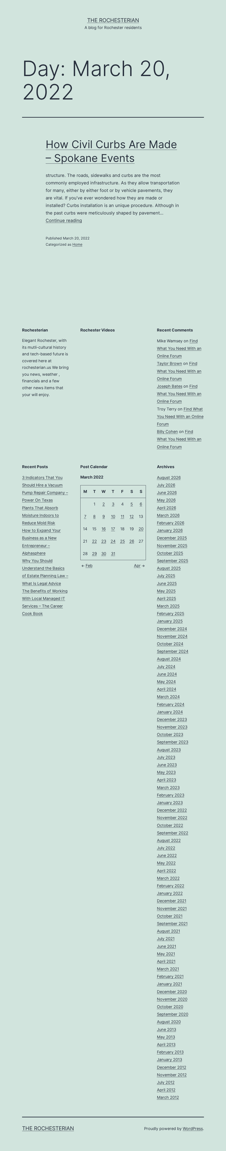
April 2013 (166, 1044)
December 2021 (171, 900)
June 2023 (167, 764)
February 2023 (170, 795)
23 (103, 541)
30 (103, 553)
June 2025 (167, 583)
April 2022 (166, 870)
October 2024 (170, 644)
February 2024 (171, 704)
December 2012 (171, 1067)
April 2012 (166, 1090)
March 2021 (168, 969)
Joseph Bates (169, 386)
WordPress (193, 1128)
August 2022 (169, 840)
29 (94, 553)
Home (77, 244)
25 (122, 541)
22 (94, 541)
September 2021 (172, 923)
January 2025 (170, 621)
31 (113, 553)
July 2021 (166, 938)
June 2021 (166, 946)
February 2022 (170, 885)
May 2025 (166, 591)
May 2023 (166, 772)
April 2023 (166, 780)
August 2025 (169, 568)
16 (104, 529)
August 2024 (169, 659)
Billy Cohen (167, 431)
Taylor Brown (169, 363)
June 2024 (167, 674)
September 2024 (172, 651)
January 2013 (169, 1059)
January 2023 (170, 802)
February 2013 (170, 1052)
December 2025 (172, 538)
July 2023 (166, 757)
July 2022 (166, 848)
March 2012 (168, 1097)
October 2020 (170, 1006)
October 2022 (170, 825)
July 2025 (166, 575)
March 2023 (168, 787)
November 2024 (172, 636)
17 (113, 529)
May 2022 (166, 863)
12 (132, 516)
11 (122, 516)
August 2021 (168, 931)
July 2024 (166, 666)
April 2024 (166, 689)
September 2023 (172, 742)
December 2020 (172, 991)
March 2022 (168, 878)
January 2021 (169, 984)
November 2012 (172, 1074)
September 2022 (172, 833)
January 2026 (170, 530)
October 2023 (170, 734)
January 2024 (170, 712)
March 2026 (168, 515)
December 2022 (172, 810)
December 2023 (172, 719)
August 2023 (169, 749)
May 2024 (166, 681)
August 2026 (169, 477)
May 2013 (166, 1037)
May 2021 (166, 954)
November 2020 (172, 999)
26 (131, 541)
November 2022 (172, 817)
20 (141, 529)
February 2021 (170, 976)
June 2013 (166, 1029)
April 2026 (166, 508)
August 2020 (169, 1021)
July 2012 (166, 1082)
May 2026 (166, 500)
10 (113, 516)
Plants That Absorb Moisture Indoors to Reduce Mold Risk (40, 515)
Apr (137, 565)
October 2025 (170, 553)
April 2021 (166, 961)
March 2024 (168, 696)
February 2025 (170, 613)
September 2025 (172, 560)
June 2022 (167, 855)
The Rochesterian (113, 20)
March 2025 (168, 606)
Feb (89, 565)
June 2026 (167, 492)
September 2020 (172, 1014)
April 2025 (166, 598)
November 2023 (172, 727)
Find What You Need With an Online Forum (179, 348)
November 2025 (172, 545)
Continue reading (64, 220)
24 (113, 541)
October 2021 (170, 916)
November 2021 (172, 908)
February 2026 (170, 523)
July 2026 (166, 485)
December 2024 (172, 628)
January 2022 (170, 893)
